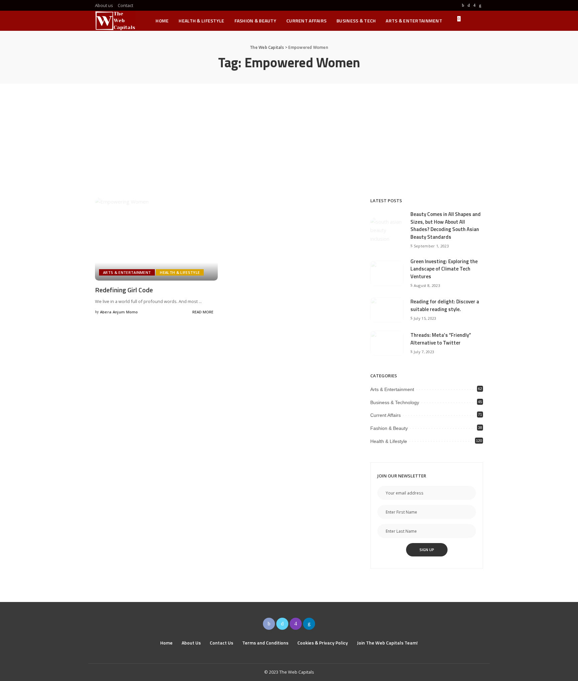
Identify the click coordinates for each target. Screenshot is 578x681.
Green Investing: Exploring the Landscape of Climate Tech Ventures (444, 268)
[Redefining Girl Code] (156, 239)
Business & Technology (394, 402)
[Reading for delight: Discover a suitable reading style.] (387, 309)
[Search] (478, 21)
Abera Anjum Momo (119, 312)
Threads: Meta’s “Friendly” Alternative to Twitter (440, 339)
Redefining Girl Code (124, 290)
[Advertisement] (289, 134)
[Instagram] (474, 5)
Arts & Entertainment (127, 272)
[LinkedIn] (480, 5)
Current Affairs (385, 415)
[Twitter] (469, 5)
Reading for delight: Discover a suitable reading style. (444, 305)
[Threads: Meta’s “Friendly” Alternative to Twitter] (387, 343)
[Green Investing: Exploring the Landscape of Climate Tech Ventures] (387, 273)
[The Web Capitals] (115, 21)
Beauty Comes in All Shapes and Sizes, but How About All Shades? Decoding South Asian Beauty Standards (445, 225)
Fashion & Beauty (389, 428)
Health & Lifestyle (180, 272)
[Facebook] (463, 5)
